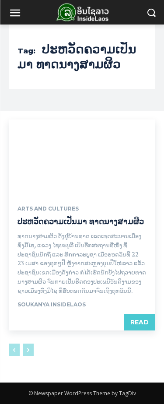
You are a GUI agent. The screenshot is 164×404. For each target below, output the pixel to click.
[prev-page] (14, 350)
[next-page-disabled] (28, 350)
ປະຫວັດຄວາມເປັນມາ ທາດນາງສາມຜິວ (80, 221)
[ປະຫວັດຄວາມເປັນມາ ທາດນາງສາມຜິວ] (82, 156)
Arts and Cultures (48, 208)
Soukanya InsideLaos (51, 304)
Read (139, 322)
